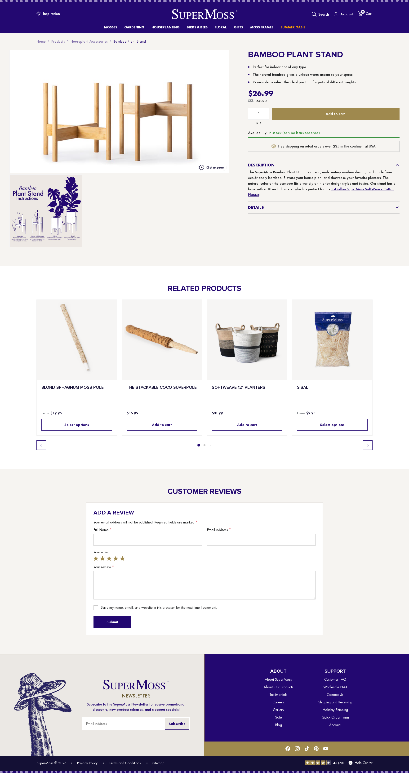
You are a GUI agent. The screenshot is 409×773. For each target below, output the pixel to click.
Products (58, 41)
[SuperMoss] (204, 14)
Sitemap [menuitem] (158, 762)
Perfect (123, 558)
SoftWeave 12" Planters (238, 387)
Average (110, 558)
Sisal (302, 387)
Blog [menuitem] (278, 724)
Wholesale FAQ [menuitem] (335, 686)
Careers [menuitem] (278, 702)
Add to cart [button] (162, 424)
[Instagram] (297, 748)
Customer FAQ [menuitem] (335, 679)
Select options (76, 424)
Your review (103, 567)
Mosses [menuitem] (110, 27)
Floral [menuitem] (221, 27)
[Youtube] (325, 748)
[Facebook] (287, 748)
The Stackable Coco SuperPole (162, 387)
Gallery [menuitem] (278, 709)
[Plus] (265, 114)
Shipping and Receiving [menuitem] (335, 702)
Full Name (102, 530)
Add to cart (336, 113)
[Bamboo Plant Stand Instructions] (45, 210)
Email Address (219, 530)
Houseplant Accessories (89, 41)
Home (41, 41)
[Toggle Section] (397, 165)
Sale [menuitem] (278, 717)
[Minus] (252, 114)
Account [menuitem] (335, 724)
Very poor (96, 558)
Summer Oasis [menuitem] (292, 27)
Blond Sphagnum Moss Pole (72, 387)
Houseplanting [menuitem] (165, 27)
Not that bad (103, 558)
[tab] (199, 445)
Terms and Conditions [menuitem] (125, 762)
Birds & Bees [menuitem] (197, 27)
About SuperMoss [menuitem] (278, 679)
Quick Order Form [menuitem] (335, 717)
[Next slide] (368, 445)
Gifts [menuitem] (238, 27)
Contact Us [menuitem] (335, 694)
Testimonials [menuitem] (278, 694)
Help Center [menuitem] (364, 762)
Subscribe (177, 723)
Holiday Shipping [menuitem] (335, 709)
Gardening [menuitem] (134, 27)
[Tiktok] (306, 748)
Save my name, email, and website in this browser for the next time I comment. (159, 607)
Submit (112, 621)
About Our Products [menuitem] (278, 686)
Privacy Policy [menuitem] (87, 762)
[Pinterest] (316, 748)
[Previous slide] (41, 445)
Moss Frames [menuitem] (261, 27)
